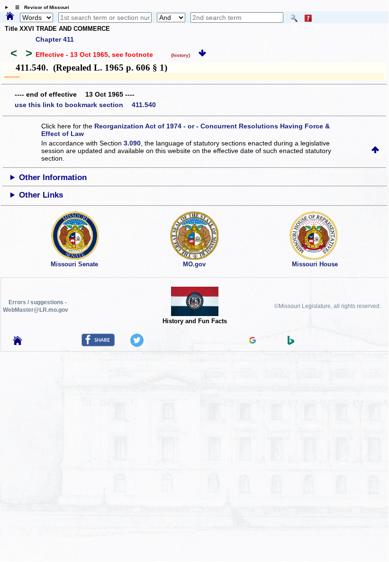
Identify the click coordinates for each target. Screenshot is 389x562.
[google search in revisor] (252, 341)
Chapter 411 (55, 39)
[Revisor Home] (17, 342)
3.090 (132, 143)
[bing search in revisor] (291, 342)
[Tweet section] (137, 344)
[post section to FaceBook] (98, 344)
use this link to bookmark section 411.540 (85, 105)
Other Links (41, 194)
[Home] (10, 16)
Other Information (53, 177)
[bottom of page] (202, 54)
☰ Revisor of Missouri (39, 7)
